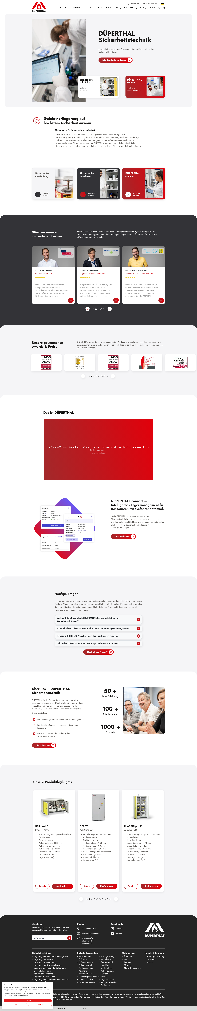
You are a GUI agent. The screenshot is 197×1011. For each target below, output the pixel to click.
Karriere (127, 962)
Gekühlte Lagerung (42, 970)
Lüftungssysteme (86, 962)
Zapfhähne (105, 985)
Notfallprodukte (86, 979)
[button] (163, 4)
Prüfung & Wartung (130, 8)
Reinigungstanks (86, 965)
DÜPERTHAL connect (79, 8)
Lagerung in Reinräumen (44, 976)
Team (126, 959)
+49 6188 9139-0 (134, 4)
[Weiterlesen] (71, 300)
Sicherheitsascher (86, 973)
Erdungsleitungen (108, 956)
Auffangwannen (86, 968)
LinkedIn (119, 928)
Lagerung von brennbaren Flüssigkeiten (51, 956)
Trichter (104, 976)
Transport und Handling (107, 964)
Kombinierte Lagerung (43, 973)
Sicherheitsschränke (96, 8)
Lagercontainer (107, 979)
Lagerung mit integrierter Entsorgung (50, 968)
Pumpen (104, 973)
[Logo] (39, 7)
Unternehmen (64, 8)
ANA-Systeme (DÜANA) (85, 958)
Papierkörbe (106, 959)
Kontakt (152, 8)
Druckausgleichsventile (89, 976)
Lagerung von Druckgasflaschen (48, 965)
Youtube (119, 933)
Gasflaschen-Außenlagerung (107, 969)
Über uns (128, 956)
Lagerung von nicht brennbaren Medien (51, 979)
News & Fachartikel (132, 968)
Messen (127, 965)
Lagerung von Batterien (44, 959)
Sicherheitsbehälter (87, 982)
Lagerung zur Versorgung (45, 962)
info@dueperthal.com (151, 3)
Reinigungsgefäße (108, 982)
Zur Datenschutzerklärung (98, 453)
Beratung (143, 8)
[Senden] (69, 938)
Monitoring (84, 970)
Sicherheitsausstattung (113, 8)
